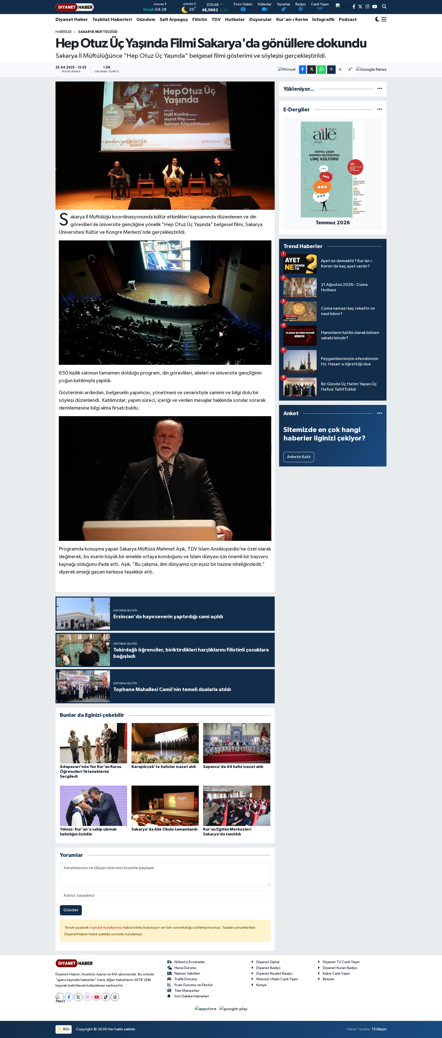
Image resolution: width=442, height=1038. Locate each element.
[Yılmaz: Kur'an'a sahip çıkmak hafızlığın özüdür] (93, 805)
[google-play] (233, 1009)
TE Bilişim (379, 1029)
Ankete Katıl (299, 457)
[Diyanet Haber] (75, 7)
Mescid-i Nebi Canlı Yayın (277, 979)
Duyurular (260, 19)
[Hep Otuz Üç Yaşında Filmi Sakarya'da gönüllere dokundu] (165, 145)
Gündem (145, 19)
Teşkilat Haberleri (112, 19)
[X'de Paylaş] (311, 69)
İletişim (328, 979)
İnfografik (323, 19)
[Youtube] (96, 997)
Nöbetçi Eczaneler (189, 962)
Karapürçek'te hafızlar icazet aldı (163, 767)
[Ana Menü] (383, 19)
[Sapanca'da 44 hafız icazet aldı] (236, 743)
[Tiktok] (106, 997)
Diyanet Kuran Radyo (340, 968)
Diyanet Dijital (267, 962)
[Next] (60, 997)
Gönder (71, 910)
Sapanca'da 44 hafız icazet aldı (233, 767)
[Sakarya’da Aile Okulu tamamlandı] (165, 805)
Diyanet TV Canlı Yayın (341, 962)
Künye (261, 985)
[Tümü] (379, 89)
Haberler (64, 32)
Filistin (199, 19)
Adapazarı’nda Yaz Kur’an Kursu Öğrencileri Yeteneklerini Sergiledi (90, 771)
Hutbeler (235, 19)
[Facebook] (69, 997)
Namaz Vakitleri (187, 973)
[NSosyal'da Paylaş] (287, 69)
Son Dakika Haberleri (191, 996)
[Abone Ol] (371, 69)
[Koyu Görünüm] (377, 20)
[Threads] (115, 997)
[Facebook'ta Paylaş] (302, 69)
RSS (65, 1029)
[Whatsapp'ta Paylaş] (321, 69)
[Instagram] (87, 997)
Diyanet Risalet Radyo (274, 973)
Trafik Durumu (185, 979)
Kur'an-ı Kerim (292, 19)
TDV (216, 19)
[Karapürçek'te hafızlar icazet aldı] (165, 743)
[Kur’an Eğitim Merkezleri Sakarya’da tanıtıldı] (236, 805)
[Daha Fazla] (331, 69)
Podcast (348, 19)
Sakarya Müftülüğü (97, 32)
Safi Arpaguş (174, 19)
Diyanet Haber (72, 19)
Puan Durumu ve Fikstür (193, 985)
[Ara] (384, 7)
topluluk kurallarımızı (106, 927)
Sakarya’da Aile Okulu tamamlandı (164, 829)
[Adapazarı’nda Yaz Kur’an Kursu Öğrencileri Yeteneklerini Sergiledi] (93, 743)
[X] (78, 997)
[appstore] (206, 1009)
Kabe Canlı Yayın (336, 973)
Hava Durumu (185, 968)
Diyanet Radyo (268, 968)
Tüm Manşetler (187, 991)
